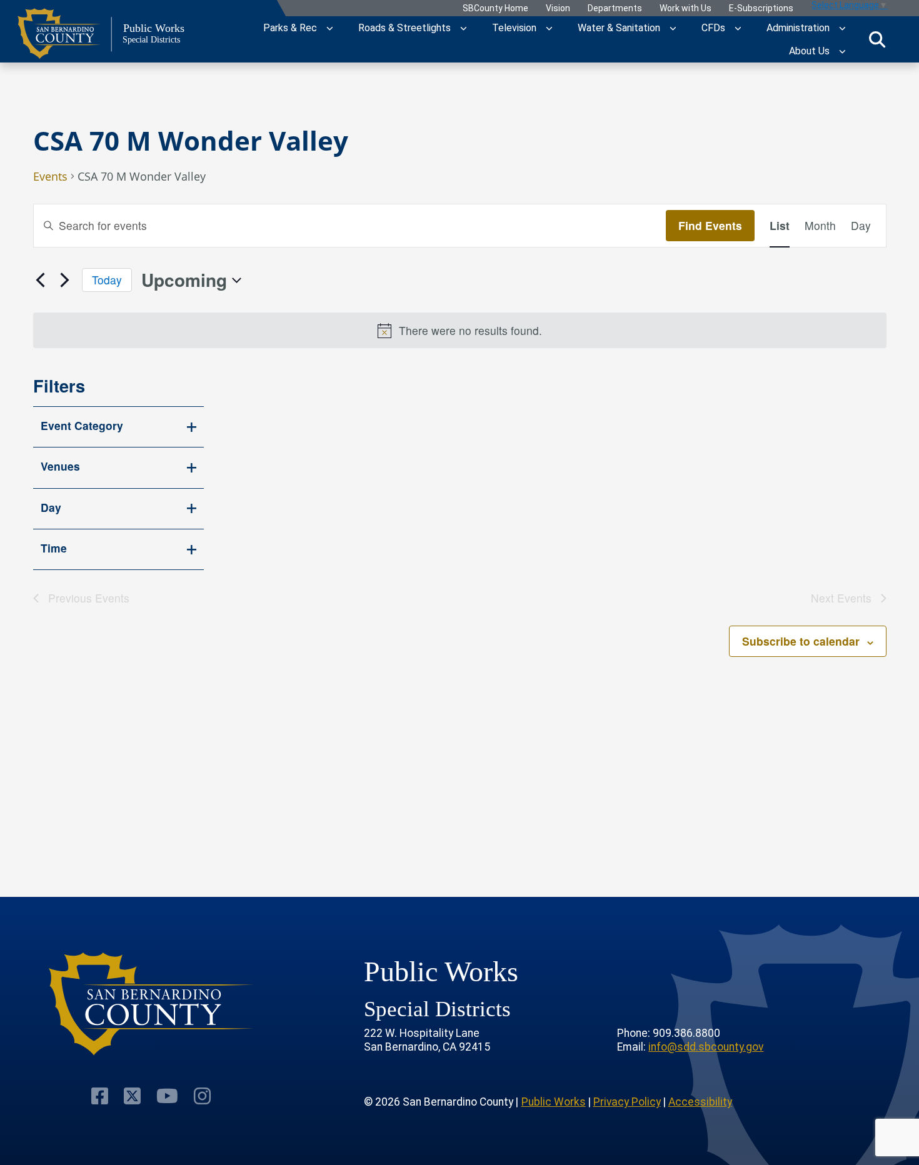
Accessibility (700, 1102)
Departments (615, 8)
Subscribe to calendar (801, 641)
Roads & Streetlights (404, 28)
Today (107, 280)
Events (50, 177)
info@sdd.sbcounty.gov (705, 1047)
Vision (558, 8)
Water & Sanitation (619, 28)
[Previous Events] (40, 280)
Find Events (710, 225)
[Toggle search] (877, 39)
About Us (809, 51)
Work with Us (685, 8)
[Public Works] (151, 1004)
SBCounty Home (495, 8)
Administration (798, 28)
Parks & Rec (290, 28)
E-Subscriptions (761, 8)
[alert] (459, 330)
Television (514, 28)
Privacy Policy (627, 1102)
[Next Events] (65, 280)
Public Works (553, 1102)
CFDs (713, 28)
